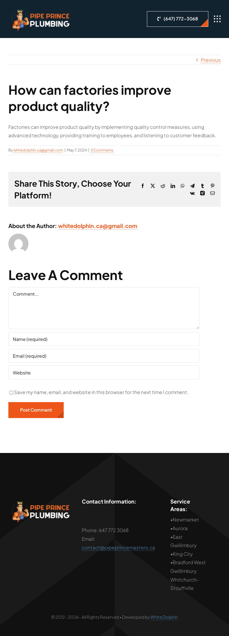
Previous (211, 60)
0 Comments (102, 150)
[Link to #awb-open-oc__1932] (217, 19)
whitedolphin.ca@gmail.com (38, 150)
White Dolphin (164, 617)
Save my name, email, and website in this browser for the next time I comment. (101, 392)
